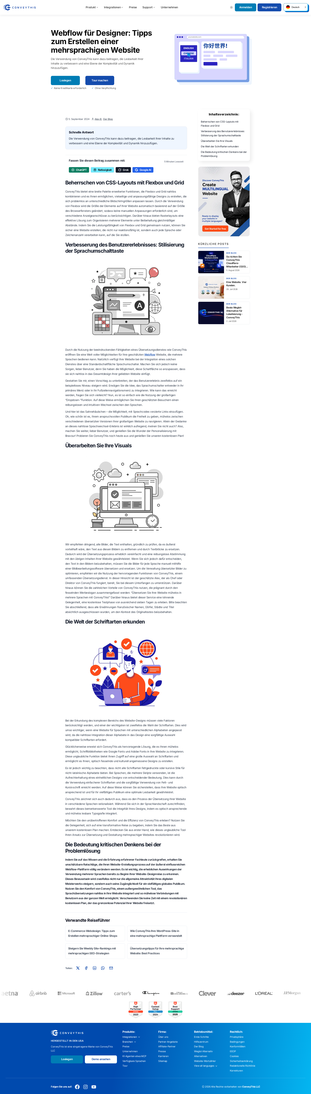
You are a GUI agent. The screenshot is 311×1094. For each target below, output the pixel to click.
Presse (162, 1051)
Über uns (163, 1036)
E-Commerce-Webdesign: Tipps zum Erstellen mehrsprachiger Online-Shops (92, 933)
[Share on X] (78, 968)
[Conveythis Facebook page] (77, 1087)
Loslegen (65, 80)
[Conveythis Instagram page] (85, 1087)
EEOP (233, 1051)
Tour (124, 1065)
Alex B (98, 119)
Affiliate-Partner (167, 1046)
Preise (133, 7)
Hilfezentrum (201, 1041)
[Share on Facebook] (86, 968)
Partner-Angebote (168, 1041)
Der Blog (108, 119)
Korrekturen (236, 1070)
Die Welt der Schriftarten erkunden (220, 146)
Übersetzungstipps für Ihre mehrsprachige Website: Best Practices (157, 951)
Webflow (149, 354)
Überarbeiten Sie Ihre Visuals (217, 141)
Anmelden (245, 7)
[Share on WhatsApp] (103, 968)
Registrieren (269, 7)
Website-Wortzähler (205, 1061)
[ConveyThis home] (19, 7)
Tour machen (100, 80)
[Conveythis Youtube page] (94, 1087)
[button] (295, 7)
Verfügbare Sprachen (134, 1061)
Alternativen (200, 1056)
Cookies (234, 1056)
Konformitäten (237, 1046)
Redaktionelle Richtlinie (242, 1065)
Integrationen (112, 7)
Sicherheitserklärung (241, 1061)
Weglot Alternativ (203, 1051)
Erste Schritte (201, 1036)
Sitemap (162, 1061)
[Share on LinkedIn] (94, 968)
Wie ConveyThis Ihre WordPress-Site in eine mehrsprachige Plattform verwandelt (156, 933)
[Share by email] (111, 968)
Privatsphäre (236, 1036)
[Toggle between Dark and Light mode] (231, 7)
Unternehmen (169, 7)
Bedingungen (237, 1041)
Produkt (91, 7)
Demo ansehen (101, 1059)
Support (147, 7)
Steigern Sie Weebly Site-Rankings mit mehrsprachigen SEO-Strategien (92, 951)
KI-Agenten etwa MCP (134, 1056)
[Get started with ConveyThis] (224, 201)
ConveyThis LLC (251, 1086)
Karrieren (163, 1056)
